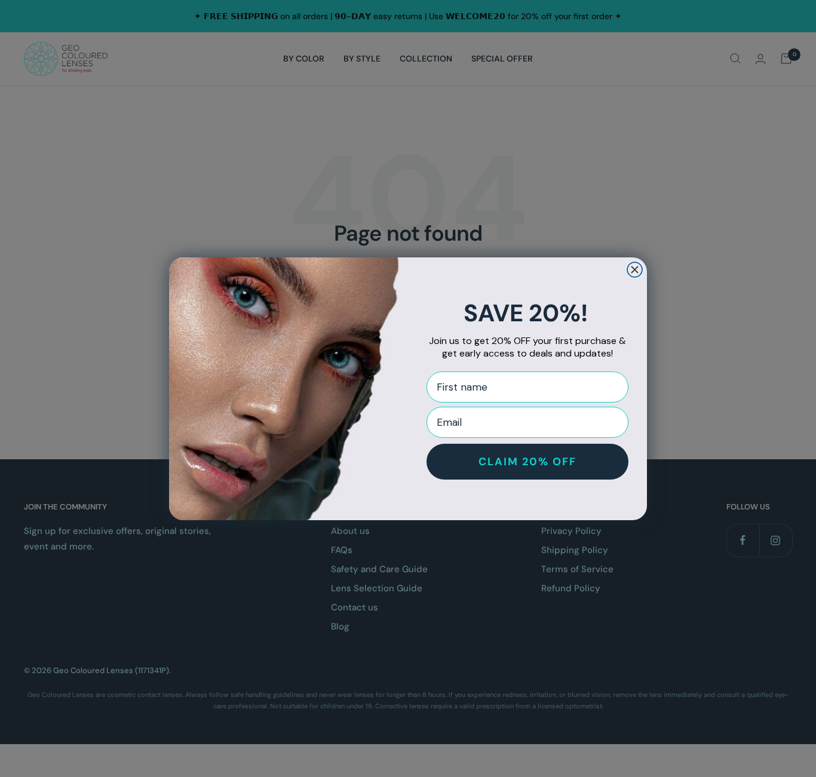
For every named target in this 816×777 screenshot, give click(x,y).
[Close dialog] (634, 269)
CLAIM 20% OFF (527, 461)
